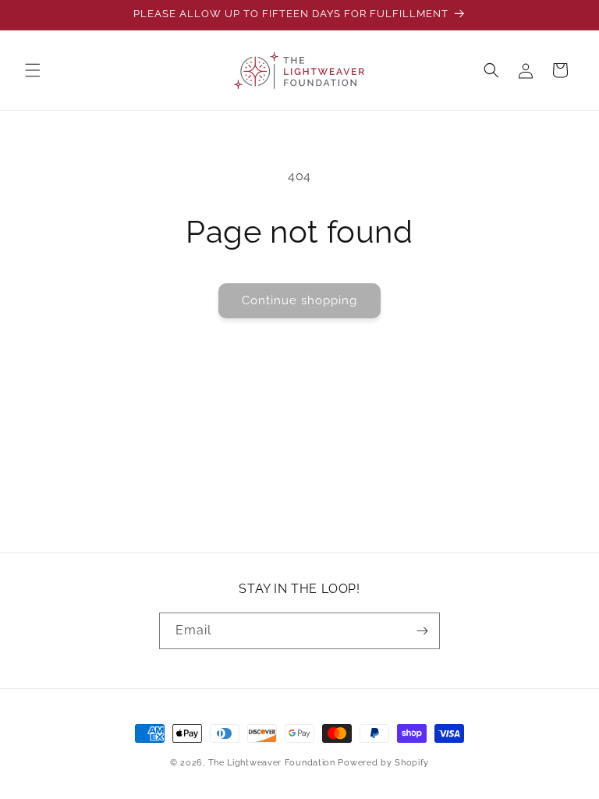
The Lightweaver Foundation (271, 763)
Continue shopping (299, 300)
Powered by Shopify (383, 763)
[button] (33, 70)
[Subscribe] (422, 631)
